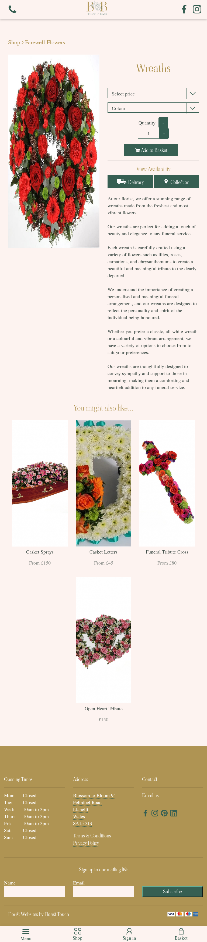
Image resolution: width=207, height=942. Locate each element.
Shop (14, 42)
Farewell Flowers (45, 42)
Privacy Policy (86, 843)
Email (79, 882)
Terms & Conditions (92, 835)
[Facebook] (184, 9)
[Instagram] (197, 9)
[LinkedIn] (173, 814)
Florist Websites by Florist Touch (38, 914)
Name (10, 882)
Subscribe (172, 891)
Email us (150, 795)
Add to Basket (153, 150)
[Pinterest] (164, 814)
